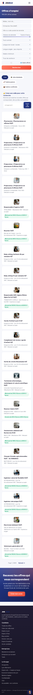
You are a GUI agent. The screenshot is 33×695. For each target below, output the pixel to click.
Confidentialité (6, 678)
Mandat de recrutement (8, 652)
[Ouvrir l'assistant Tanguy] (30, 692)
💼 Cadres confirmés (10, 87)
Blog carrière (5, 636)
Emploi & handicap (7, 641)
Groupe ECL (5, 665)
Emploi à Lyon (6, 631)
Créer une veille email (8, 628)
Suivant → (21, 563)
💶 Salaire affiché (25, 62)
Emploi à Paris (6, 633)
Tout (4, 77)
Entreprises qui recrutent (8, 654)
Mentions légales (6, 675)
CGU (3, 680)
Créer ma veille (27, 105)
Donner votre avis (7, 639)
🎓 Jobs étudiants (16, 77)
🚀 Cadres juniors (9, 82)
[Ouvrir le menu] (29, 3)
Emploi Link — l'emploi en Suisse (11, 670)
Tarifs (3, 657)
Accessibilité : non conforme (10, 683)
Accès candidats (6, 644)
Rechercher (16, 67)
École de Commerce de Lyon (10, 673)
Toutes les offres (6, 626)
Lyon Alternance (6, 667)
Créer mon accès (16, 594)
